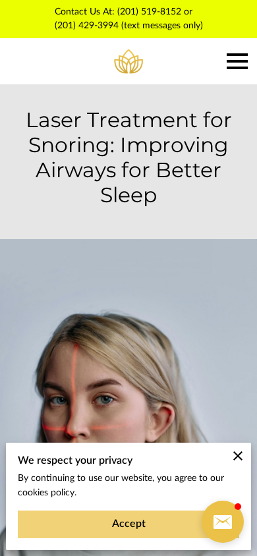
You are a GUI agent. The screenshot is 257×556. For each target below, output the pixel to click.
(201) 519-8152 (149, 11)
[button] (223, 522)
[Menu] (237, 61)
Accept (129, 523)
